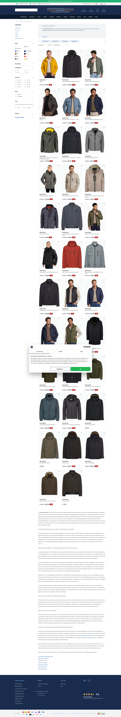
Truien (39, 16)
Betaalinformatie (18, 686)
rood (27, 56)
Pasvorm (17, 77)
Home (16, 21)
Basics (79, 16)
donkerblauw (29, 51)
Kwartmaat (18, 63)
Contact (39, 686)
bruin (18, 53)
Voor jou (63, 680)
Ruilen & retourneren (19, 691)
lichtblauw (19, 48)
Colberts (52, 16)
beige (27, 46)
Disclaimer (67, 713)
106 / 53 (19, 82)
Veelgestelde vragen (19, 696)
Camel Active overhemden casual (45, 656)
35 (18, 72)
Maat (16, 43)
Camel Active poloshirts (43, 658)
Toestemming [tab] (39, 351)
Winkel (40, 680)
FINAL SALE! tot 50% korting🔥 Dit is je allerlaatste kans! (60, 1)
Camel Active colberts (43, 664)
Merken (90, 16)
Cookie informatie (73, 713)
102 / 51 (28, 80)
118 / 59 (28, 84)
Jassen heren (20, 21)
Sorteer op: (50, 45)
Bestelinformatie (18, 684)
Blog (96, 16)
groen (18, 58)
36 (27, 72)
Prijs (16, 101)
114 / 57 (19, 84)
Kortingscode (63, 684)
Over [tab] (81, 351)
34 (27, 70)
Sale (85, 16)
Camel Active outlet (86, 635)
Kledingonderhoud (19, 698)
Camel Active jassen (42, 668)
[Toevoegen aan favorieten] (59, 51)
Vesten (45, 16)
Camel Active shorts (42, 666)
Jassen (65, 16)
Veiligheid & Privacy (81, 713)
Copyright (62, 713)
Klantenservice (19, 680)
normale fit (20, 96)
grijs (18, 56)
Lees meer (44, 36)
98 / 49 (19, 80)
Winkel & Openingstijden (43, 684)
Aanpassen (59, 369)
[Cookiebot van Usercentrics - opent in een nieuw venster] (84, 347)
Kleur (16, 91)
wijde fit (19, 94)
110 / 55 (28, 82)
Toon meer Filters (19, 117)
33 (18, 70)
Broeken (59, 16)
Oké (81, 369)
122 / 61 (19, 86)
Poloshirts (32, 16)
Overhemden (23, 16)
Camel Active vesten (42, 662)
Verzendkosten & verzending (21, 688)
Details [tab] (60, 351)
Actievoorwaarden (19, 703)
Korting (17, 113)
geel (27, 58)
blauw (18, 51)
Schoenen (72, 16)
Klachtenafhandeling (19, 693)
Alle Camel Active (19, 38)
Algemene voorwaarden (55, 713)
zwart (27, 53)
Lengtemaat (18, 67)
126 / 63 (28, 86)
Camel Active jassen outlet (88, 637)
